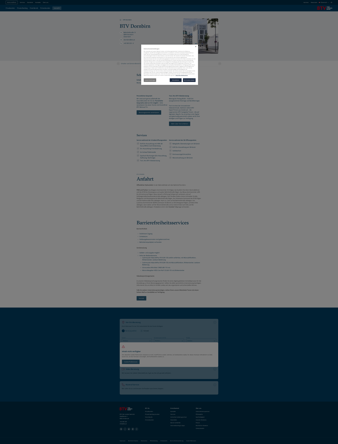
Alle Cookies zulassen (189, 80)
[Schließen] (196, 46)
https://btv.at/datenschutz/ (182, 75)
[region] (169, 64)
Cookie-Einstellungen (150, 80)
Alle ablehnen (175, 80)
